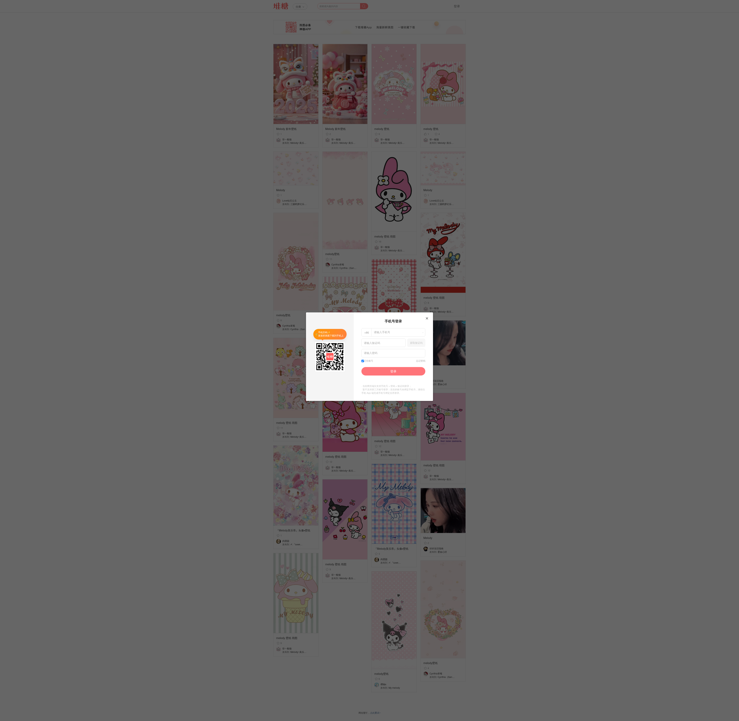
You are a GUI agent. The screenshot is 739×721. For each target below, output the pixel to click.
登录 (393, 371)
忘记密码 (420, 361)
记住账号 (368, 361)
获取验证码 (416, 343)
